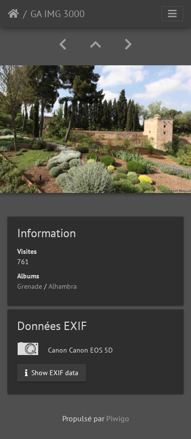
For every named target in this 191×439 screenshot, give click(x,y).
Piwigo (117, 418)
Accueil (13, 13)
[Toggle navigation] (172, 13)
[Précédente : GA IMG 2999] (62, 44)
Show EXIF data (53, 372)
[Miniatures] (95, 44)
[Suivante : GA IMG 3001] (128, 44)
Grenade (29, 286)
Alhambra (62, 286)
